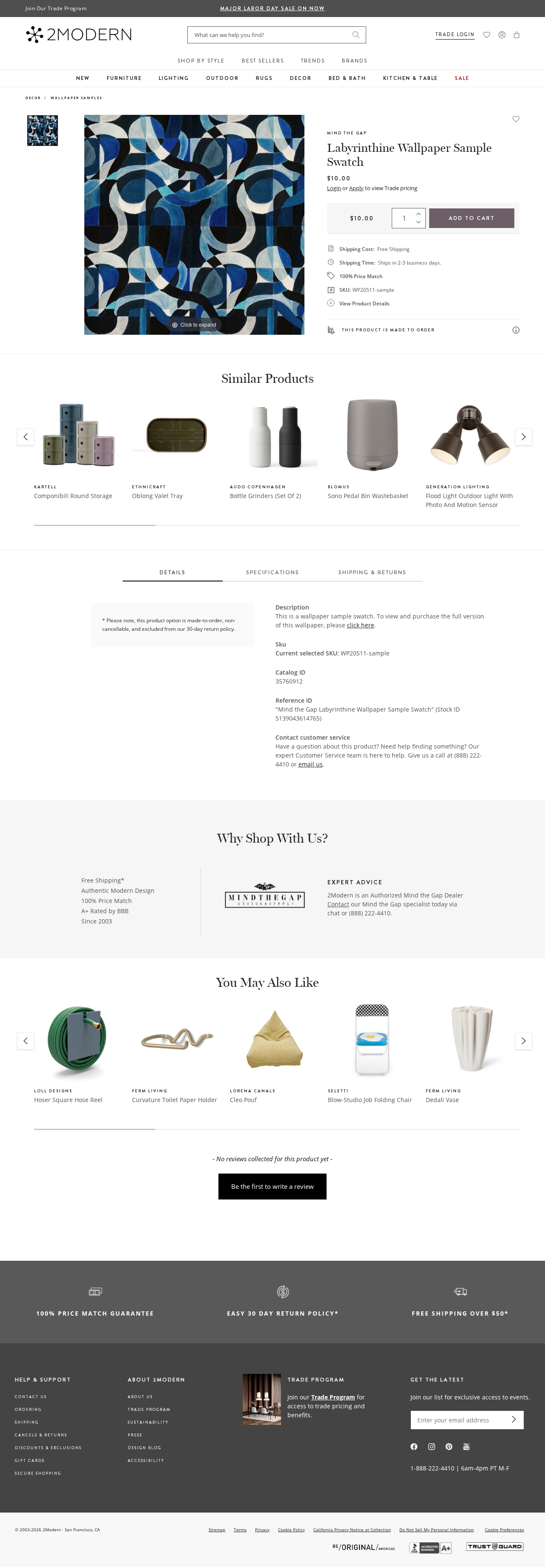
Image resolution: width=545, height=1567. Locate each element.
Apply (356, 188)
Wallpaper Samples (76, 97)
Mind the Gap (347, 133)
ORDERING (28, 1409)
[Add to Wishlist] (516, 118)
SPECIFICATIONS (272, 572)
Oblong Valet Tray (157, 496)
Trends (313, 61)
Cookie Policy (291, 1530)
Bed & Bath (347, 78)
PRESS (135, 1435)
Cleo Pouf (243, 1100)
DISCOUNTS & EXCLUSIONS (48, 1447)
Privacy (262, 1530)
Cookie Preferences (504, 1530)
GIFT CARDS (30, 1460)
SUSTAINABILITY (148, 1422)
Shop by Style (201, 61)
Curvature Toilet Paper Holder (174, 1100)
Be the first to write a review (272, 1186)
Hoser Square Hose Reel (68, 1100)
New (83, 78)
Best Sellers (263, 61)
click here (360, 625)
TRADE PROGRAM (149, 1409)
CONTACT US (31, 1396)
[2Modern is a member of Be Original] (364, 1547)
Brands (354, 61)
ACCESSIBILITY (146, 1460)
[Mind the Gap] (264, 896)
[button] (516, 34)
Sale (462, 78)
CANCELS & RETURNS (41, 1435)
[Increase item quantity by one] (421, 212)
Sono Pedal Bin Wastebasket (368, 496)
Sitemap (217, 1530)
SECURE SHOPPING (38, 1473)
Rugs (264, 78)
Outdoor (222, 78)
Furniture (124, 78)
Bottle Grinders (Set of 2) (265, 496)
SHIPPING (27, 1422)
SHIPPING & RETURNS (372, 572)
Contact (338, 904)
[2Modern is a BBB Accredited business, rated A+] (431, 1551)
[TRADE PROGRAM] (308, 1405)
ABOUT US (140, 1396)
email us (310, 764)
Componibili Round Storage (73, 496)
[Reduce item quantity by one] (421, 224)
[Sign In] (502, 34)
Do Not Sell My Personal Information (436, 1530)
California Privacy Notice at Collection (352, 1530)
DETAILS (173, 572)
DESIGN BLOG (144, 1447)
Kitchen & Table (410, 78)
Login (334, 188)
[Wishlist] (486, 34)
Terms (240, 1530)
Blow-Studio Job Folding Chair (370, 1100)
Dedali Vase (442, 1100)
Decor (301, 78)
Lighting (174, 78)
